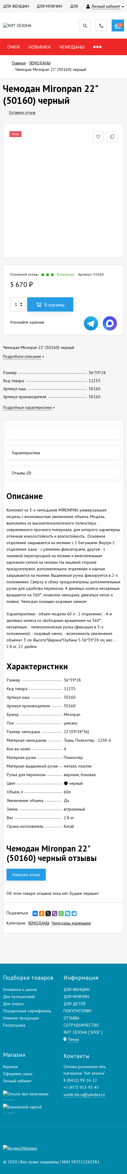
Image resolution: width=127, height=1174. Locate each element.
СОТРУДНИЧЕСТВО (81, 1025)
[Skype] (67, 913)
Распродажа (14, 1025)
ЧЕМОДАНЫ (38, 923)
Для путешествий (19, 996)
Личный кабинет (17, 1081)
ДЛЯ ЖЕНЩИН (76, 989)
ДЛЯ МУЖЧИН (76, 996)
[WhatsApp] (61, 913)
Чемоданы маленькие (71, 923)
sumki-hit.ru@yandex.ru (84, 1094)
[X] (48, 913)
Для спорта (13, 1003)
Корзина (10, 1066)
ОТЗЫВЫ (71, 1018)
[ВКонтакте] (35, 913)
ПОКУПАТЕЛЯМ (77, 1010)
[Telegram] (74, 913)
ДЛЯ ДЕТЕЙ (74, 1003)
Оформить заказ (17, 1073)
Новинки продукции (21, 1018)
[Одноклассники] (41, 913)
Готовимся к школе (20, 989)
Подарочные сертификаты (27, 1010)
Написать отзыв (26, 874)
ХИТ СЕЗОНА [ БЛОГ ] (83, 1032)
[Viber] (54, 913)
